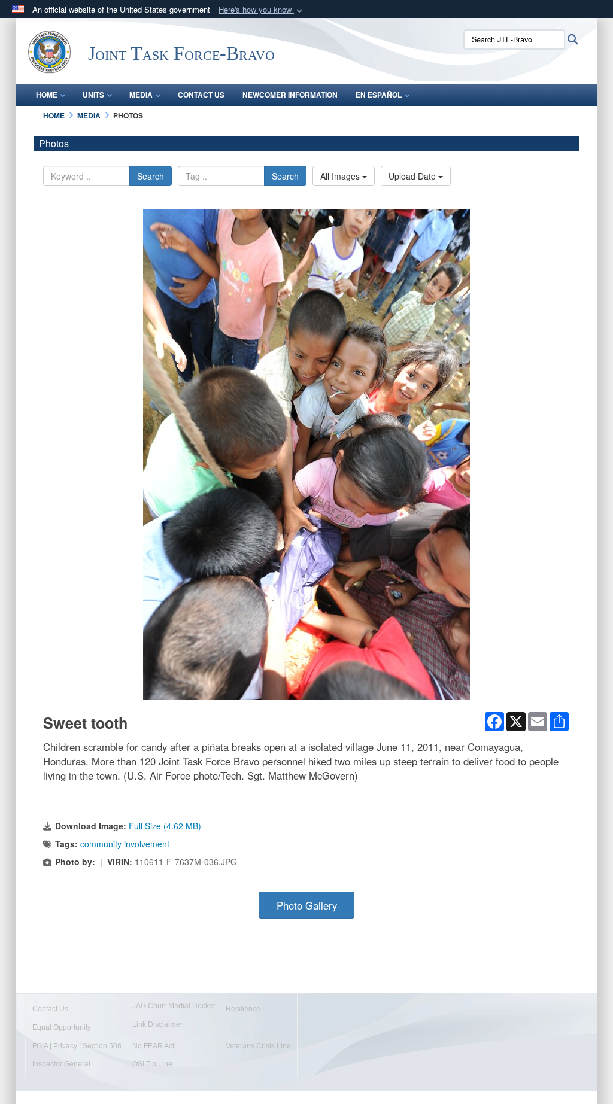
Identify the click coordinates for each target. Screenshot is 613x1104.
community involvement (124, 844)
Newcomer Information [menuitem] (290, 94)
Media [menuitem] (141, 94)
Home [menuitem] (46, 94)
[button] (262, 10)
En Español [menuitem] (379, 94)
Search (150, 176)
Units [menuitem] (93, 94)
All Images (341, 176)
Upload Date (413, 176)
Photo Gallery (307, 905)
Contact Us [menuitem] (201, 94)
